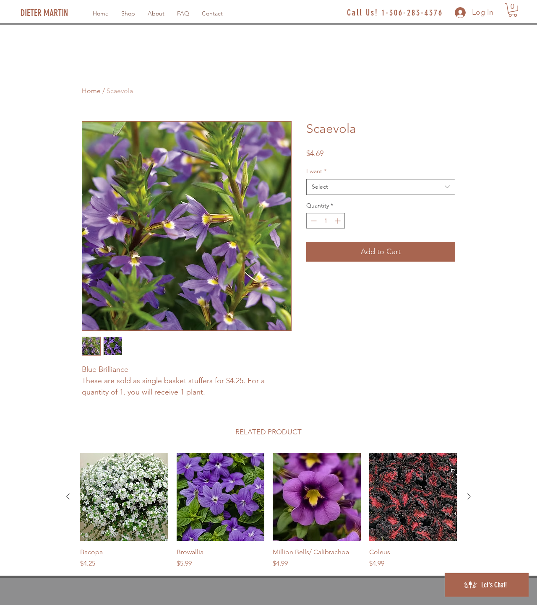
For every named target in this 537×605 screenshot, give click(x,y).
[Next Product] (469, 496)
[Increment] (338, 220)
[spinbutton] (325, 220)
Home (91, 91)
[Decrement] (313, 220)
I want (316, 171)
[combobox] (380, 187)
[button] (513, 10)
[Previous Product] (68, 496)
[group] (268, 510)
